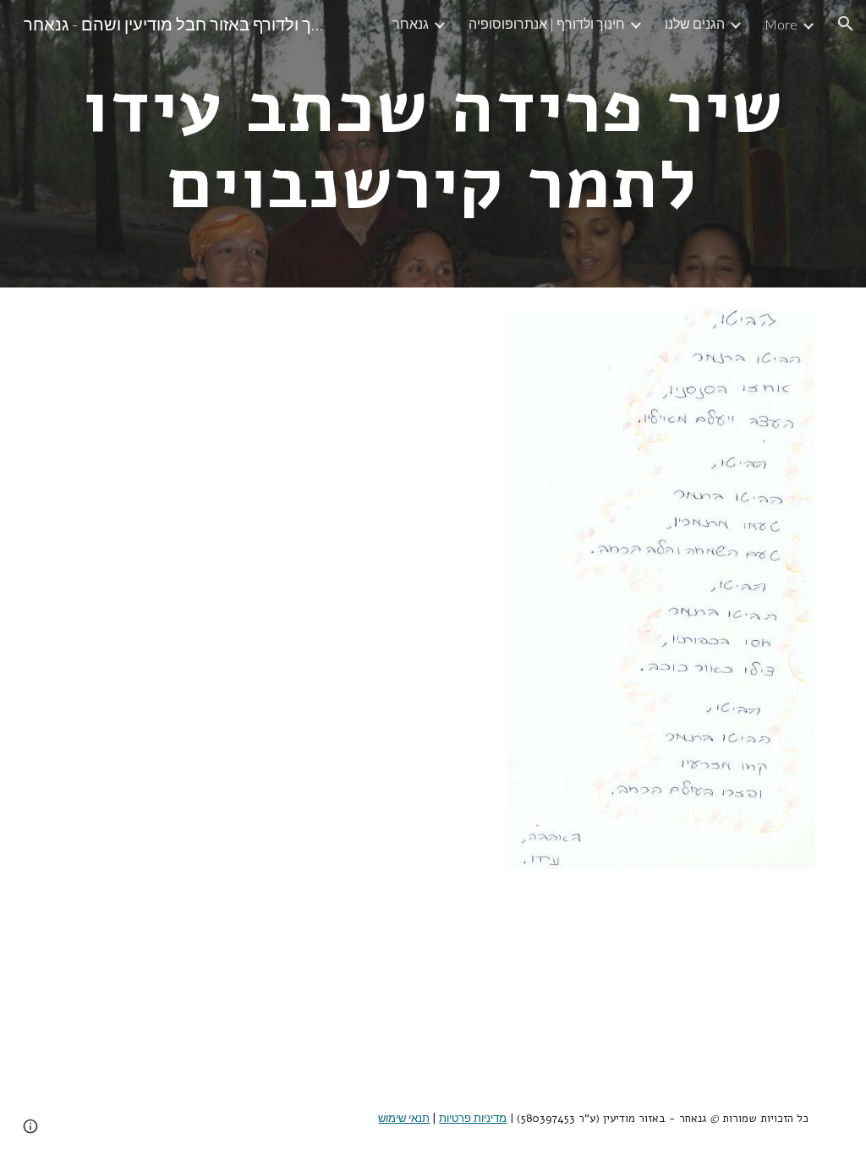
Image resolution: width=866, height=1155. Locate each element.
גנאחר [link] (410, 23)
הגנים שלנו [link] (695, 23)
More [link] (781, 24)
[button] (845, 23)
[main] (433, 144)
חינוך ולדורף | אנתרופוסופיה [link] (547, 23)
